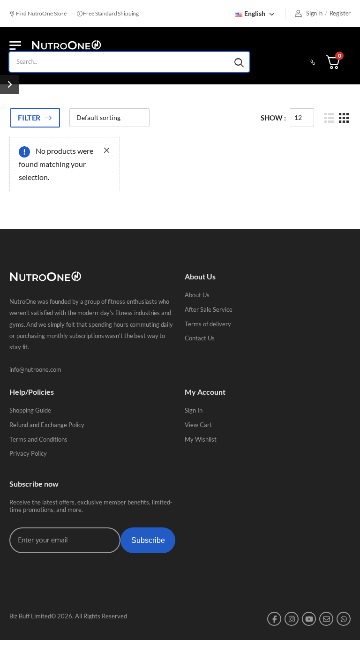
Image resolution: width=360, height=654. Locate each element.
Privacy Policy (28, 453)
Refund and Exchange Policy (46, 424)
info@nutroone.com (35, 369)
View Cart (198, 424)
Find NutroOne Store (41, 13)
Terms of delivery (208, 324)
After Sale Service (208, 309)
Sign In (193, 410)
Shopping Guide (30, 410)
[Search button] (239, 62)
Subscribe (148, 540)
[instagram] (292, 619)
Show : (273, 117)
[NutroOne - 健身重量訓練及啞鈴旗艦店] (66, 45)
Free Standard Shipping (110, 13)
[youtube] (309, 619)
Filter (29, 117)
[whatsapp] (344, 619)
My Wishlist (201, 439)
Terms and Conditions (38, 439)
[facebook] (274, 619)
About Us (197, 295)
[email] (326, 619)
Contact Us (200, 338)
